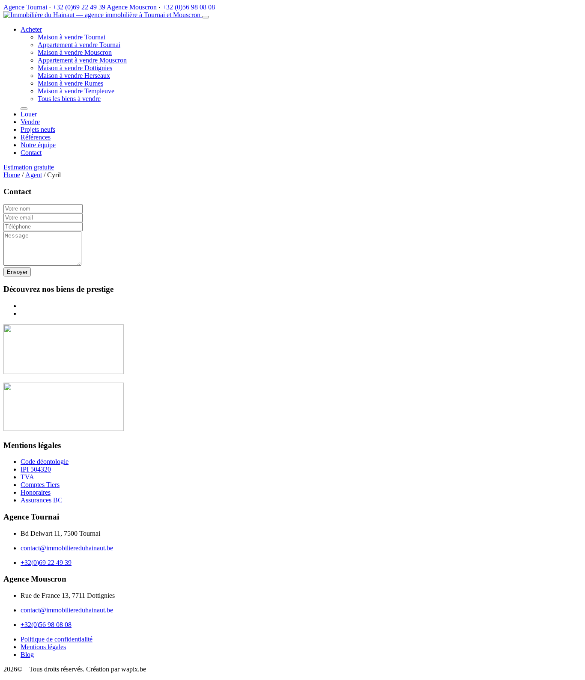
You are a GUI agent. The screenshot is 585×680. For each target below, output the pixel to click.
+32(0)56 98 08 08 (46, 624)
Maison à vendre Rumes (70, 83)
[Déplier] (24, 108)
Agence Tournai (25, 7)
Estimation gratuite (28, 167)
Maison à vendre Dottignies (75, 67)
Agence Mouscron (132, 7)
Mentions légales (43, 646)
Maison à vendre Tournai (71, 37)
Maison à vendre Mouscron (75, 52)
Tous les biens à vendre (69, 98)
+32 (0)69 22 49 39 (79, 7)
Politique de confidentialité (57, 639)
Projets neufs (38, 129)
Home (11, 174)
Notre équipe (38, 144)
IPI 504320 (36, 469)
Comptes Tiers (40, 484)
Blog (27, 654)
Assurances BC (42, 500)
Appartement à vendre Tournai (79, 44)
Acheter (31, 29)
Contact (31, 152)
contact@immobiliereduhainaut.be (67, 548)
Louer (29, 114)
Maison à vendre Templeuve (76, 91)
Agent (33, 174)
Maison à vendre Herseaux (74, 75)
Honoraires (36, 492)
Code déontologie (45, 461)
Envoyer (17, 272)
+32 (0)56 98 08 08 (188, 7)
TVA (27, 477)
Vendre (30, 121)
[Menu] (205, 17)
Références (36, 137)
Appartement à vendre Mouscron (82, 60)
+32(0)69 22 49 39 (46, 562)
